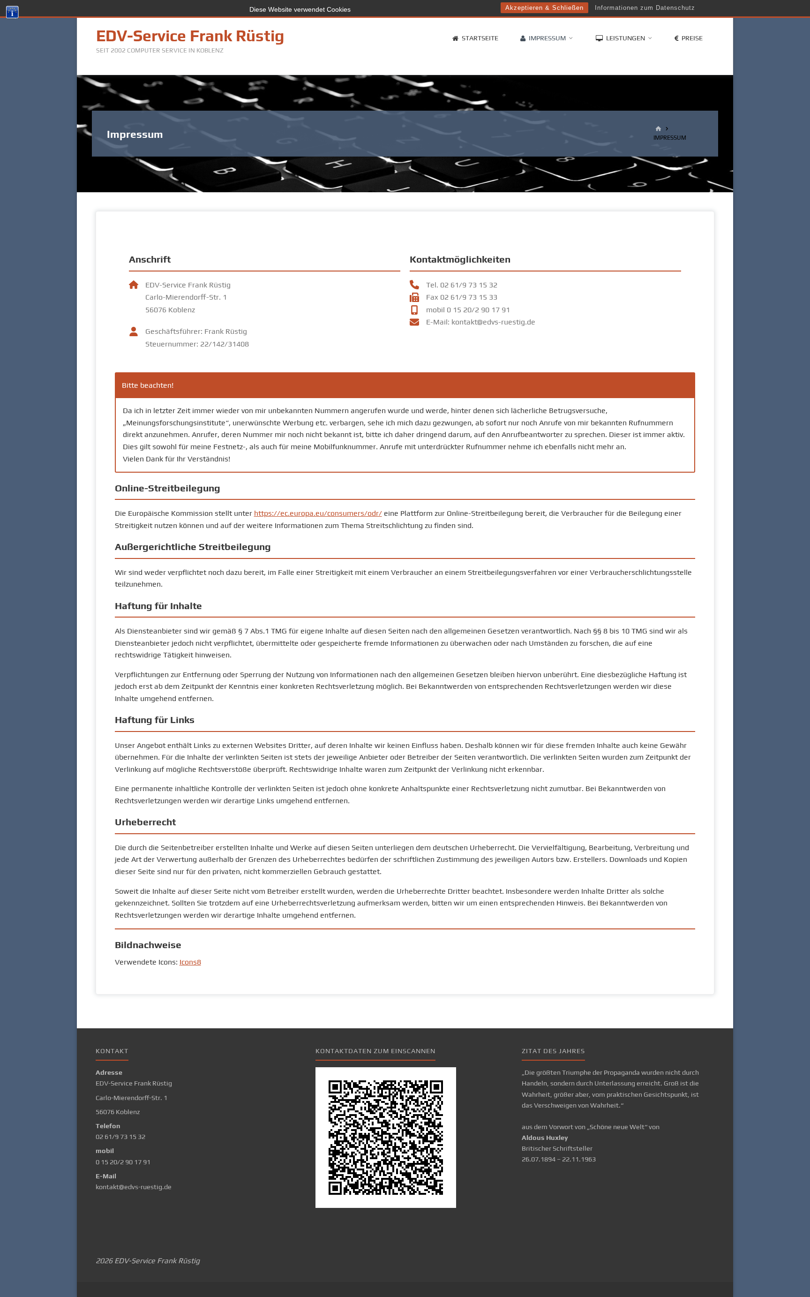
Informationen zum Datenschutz (645, 7)
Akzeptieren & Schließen (544, 7)
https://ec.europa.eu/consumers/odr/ (318, 513)
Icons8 (190, 962)
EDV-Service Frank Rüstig (190, 36)
